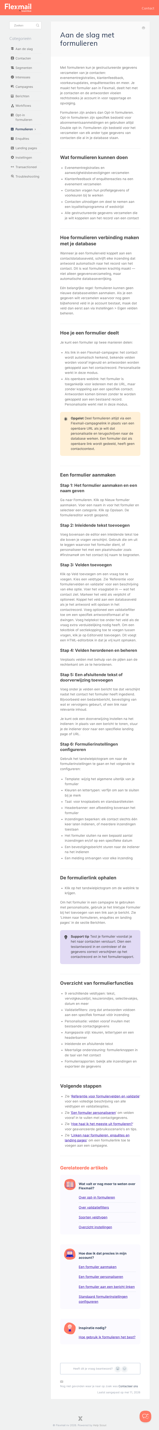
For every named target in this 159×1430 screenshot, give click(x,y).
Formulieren (25, 129)
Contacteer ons (128, 1386)
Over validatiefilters (94, 1207)
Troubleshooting (27, 176)
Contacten (23, 58)
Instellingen (24, 157)
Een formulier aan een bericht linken (107, 1287)
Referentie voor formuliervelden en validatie (105, 1096)
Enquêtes (22, 139)
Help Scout (99, 1425)
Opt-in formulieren (24, 117)
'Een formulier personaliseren (93, 1113)
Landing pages (26, 148)
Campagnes (24, 87)
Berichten (22, 96)
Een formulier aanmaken (98, 1267)
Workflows (23, 106)
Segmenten (24, 68)
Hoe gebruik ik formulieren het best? (107, 1337)
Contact (148, 8)
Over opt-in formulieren (97, 1197)
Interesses (23, 77)
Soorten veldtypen (93, 1217)
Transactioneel (26, 167)
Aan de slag (24, 49)
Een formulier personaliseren (101, 1277)
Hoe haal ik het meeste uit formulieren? (102, 1124)
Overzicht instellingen (95, 1227)
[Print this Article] (143, 28)
